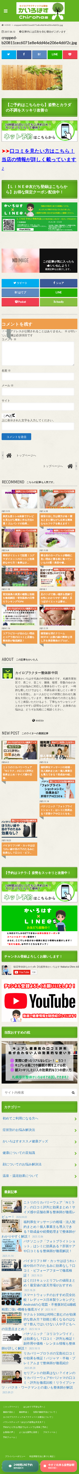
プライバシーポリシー (15, 1456)
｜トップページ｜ (11, 1406)
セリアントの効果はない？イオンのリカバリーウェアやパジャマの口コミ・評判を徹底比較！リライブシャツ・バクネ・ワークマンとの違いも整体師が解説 (38, 1382)
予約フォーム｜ (10, 1437)
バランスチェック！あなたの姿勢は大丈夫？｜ (24, 1422)
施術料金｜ (24, 1412)
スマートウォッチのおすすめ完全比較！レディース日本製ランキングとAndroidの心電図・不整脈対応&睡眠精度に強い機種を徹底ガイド (39, 1302)
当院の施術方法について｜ (45, 1412)
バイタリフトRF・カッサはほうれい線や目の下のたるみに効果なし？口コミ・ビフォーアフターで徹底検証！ (49, 1268)
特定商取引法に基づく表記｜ (42, 1456)
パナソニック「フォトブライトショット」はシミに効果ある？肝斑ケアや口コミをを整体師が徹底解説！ (38, 1248)
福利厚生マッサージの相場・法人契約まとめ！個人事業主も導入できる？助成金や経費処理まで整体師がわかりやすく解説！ (38, 1229)
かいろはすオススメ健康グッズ (25, 1141)
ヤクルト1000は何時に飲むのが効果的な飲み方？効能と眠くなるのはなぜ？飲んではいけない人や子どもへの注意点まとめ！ (39, 1321)
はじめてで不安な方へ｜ (34, 1406)
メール (8, 385)
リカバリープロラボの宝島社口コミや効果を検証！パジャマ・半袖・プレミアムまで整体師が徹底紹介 (49, 1360)
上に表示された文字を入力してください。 (29, 420)
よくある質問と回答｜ (29, 1432)
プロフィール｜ (50, 1432)
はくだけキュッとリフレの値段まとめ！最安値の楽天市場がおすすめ (49, 1285)
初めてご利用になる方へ (20, 1118)
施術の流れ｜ (9, 1412)
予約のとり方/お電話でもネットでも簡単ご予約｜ (25, 1427)
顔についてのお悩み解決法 (22, 1164)
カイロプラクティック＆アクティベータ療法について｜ (28, 1417)
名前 (6, 370)
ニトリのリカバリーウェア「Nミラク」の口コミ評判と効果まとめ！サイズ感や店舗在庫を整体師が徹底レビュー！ (38, 1209)
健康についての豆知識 (19, 1152)
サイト (6, 400)
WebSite (40, 720)
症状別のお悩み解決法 (19, 1130)
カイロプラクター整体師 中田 (36, 673)
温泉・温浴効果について (20, 1175)
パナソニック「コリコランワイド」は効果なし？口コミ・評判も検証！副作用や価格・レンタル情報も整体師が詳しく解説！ (38, 1341)
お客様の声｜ (9, 1432)
